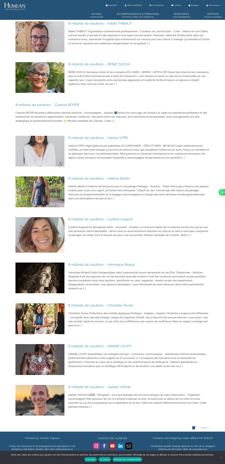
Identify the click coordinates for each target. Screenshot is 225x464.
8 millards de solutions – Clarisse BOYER (47, 105)
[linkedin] (120, 446)
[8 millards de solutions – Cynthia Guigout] (39, 235)
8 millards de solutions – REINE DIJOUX (99, 64)
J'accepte (90, 459)
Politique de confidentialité (127, 459)
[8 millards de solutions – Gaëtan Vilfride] (39, 400)
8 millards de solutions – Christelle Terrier (100, 305)
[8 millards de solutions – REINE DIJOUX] (39, 77)
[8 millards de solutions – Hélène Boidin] (39, 191)
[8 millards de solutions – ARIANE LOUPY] (39, 359)
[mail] (129, 446)
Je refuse (104, 459)
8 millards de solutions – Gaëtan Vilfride (99, 387)
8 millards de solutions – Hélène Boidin (99, 178)
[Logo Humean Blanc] (14, 2)
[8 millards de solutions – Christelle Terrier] (39, 318)
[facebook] (104, 446)
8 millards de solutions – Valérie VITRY (98, 138)
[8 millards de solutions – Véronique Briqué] (39, 278)
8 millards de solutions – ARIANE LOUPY (100, 346)
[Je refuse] (221, 457)
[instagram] (96, 446)
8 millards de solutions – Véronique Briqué (101, 265)
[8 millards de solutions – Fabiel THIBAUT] (39, 36)
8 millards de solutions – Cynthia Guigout (100, 219)
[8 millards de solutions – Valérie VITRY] (39, 151)
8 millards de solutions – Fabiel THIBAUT (100, 23)
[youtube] (112, 446)
